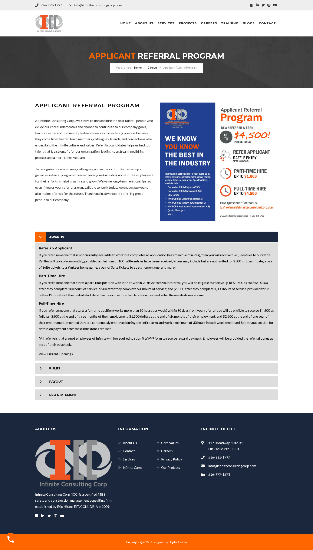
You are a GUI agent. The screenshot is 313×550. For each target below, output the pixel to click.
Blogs (249, 23)
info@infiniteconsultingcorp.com (97, 5)
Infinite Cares (132, 467)
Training (229, 23)
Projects (188, 23)
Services (166, 23)
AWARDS (56, 237)
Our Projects (170, 467)
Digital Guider (178, 542)
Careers (209, 23)
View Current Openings (56, 354)
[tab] (156, 237)
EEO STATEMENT (63, 395)
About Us (144, 23)
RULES (54, 368)
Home (125, 23)
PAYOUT (56, 381)
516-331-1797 (51, 5)
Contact (267, 23)
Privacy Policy (171, 459)
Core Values (170, 443)
